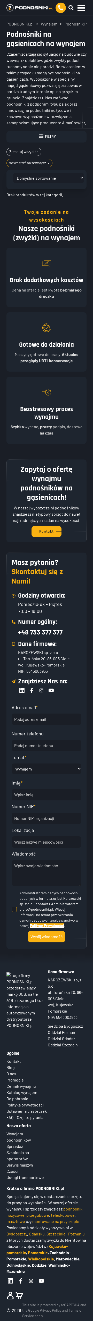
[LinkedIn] (22, 690)
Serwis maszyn (19, 1164)
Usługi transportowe (25, 1177)
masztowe (15, 1221)
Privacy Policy (50, 1310)
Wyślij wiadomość (46, 936)
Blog (10, 1067)
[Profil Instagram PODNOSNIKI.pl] (31, 1281)
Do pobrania (17, 1098)
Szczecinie (56, 1233)
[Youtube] (51, 690)
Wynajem (49, 23)
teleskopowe (63, 1215)
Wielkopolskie (41, 1258)
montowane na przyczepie (55, 1221)
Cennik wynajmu (21, 1086)
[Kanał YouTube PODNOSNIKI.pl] (41, 1281)
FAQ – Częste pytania (24, 1117)
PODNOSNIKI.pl (20, 23)
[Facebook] (32, 690)
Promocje (15, 1079)
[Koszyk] (19, 1295)
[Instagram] (41, 690)
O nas (11, 1073)
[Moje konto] (10, 1295)
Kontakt (13, 1061)
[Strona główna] (29, 8)
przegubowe (37, 1215)
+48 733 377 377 (40, 632)
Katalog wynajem (21, 1092)
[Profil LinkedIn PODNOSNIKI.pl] (10, 1281)
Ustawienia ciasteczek (26, 1111)
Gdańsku (37, 1233)
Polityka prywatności (25, 1104)
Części (12, 1171)
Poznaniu (76, 1233)
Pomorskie (38, 1252)
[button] (81, 8)
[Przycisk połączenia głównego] (61, 8)
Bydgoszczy (16, 1233)
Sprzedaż (14, 1146)
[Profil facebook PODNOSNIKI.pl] (21, 1281)
